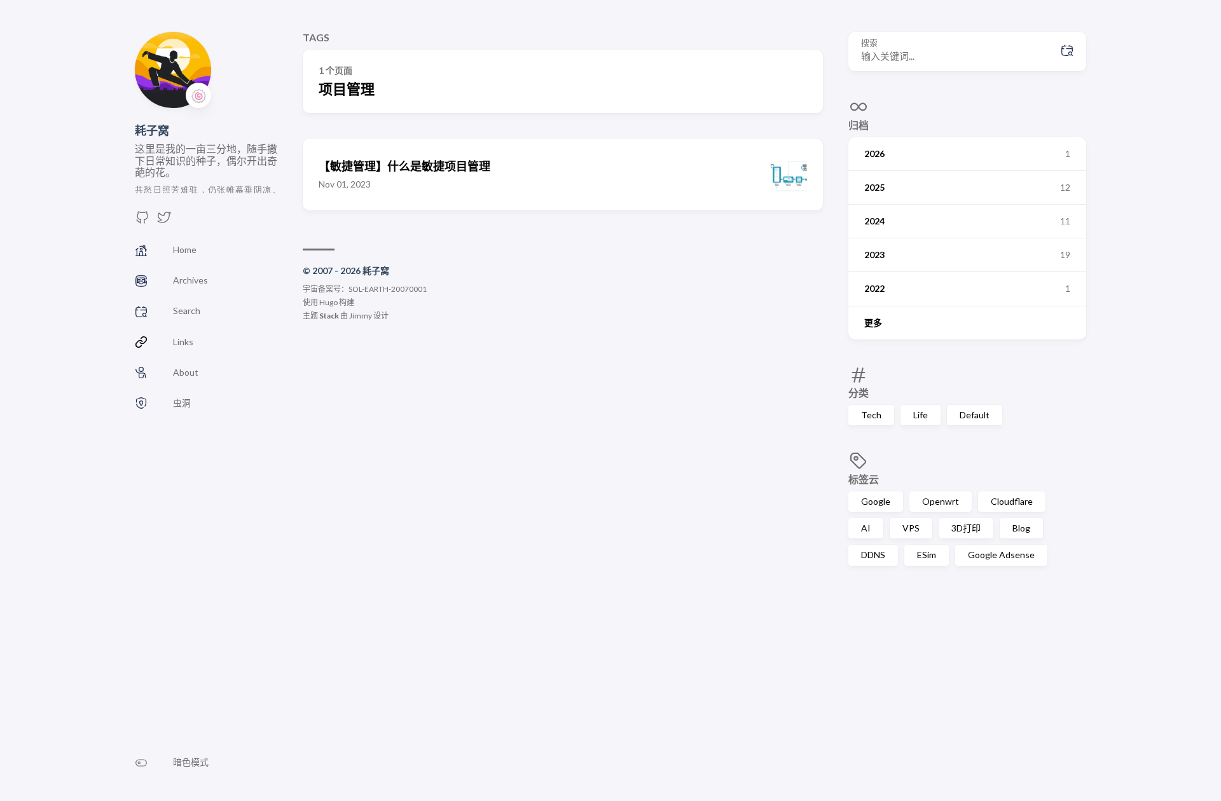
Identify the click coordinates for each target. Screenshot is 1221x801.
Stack (329, 315)
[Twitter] (164, 221)
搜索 (869, 43)
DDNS (873, 554)
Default (975, 414)
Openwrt (940, 501)
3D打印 (966, 528)
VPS (911, 528)
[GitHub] (142, 221)
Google (875, 501)
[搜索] (1067, 51)
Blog (1021, 528)
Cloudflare (1012, 501)
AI (866, 528)
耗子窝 (152, 130)
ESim (926, 554)
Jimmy (360, 315)
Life (920, 414)
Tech (871, 414)
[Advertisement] (967, 680)
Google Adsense (1001, 554)
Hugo (328, 302)
